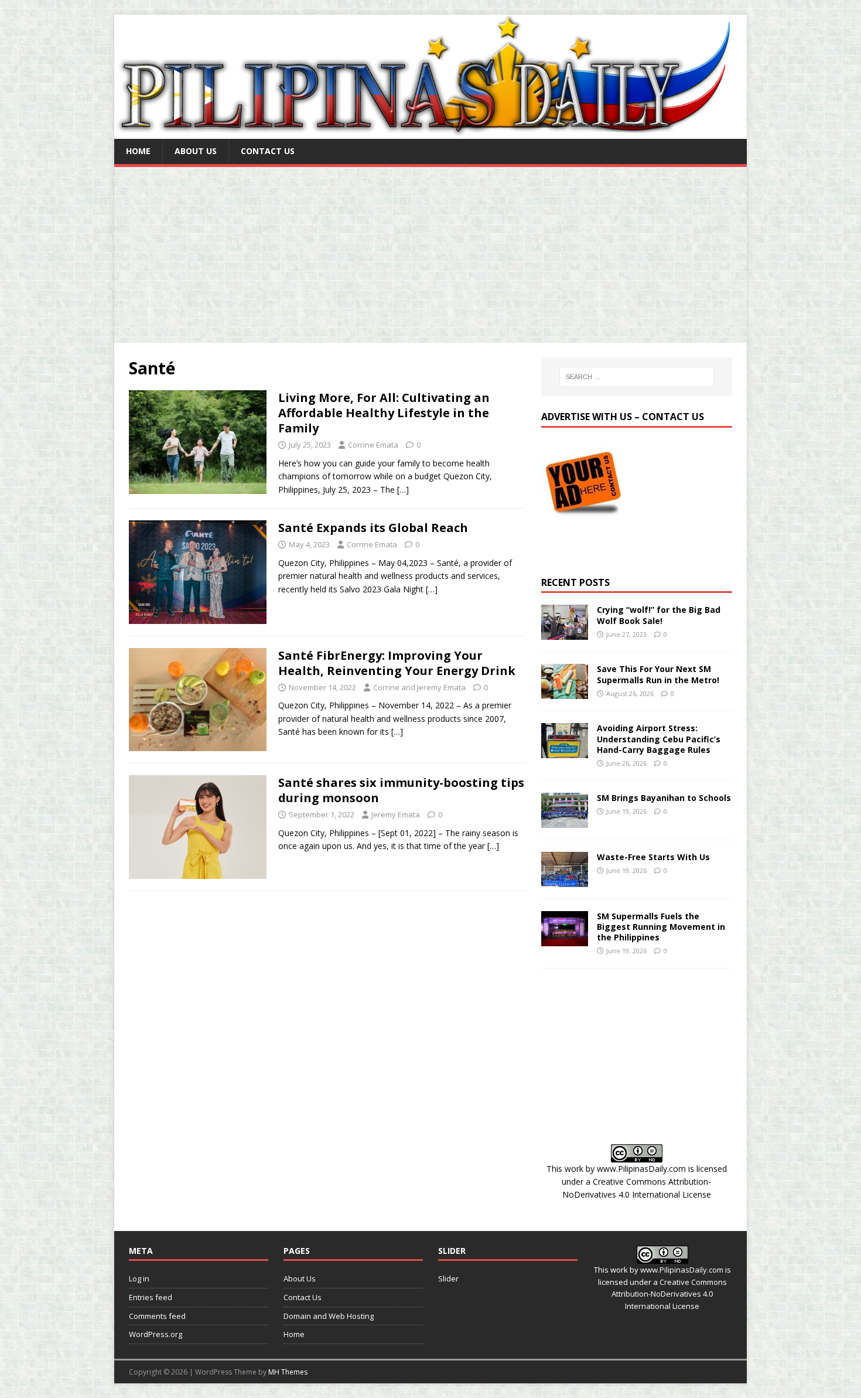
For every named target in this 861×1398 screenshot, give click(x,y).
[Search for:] (637, 377)
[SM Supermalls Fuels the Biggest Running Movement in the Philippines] (564, 938)
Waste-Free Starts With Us (653, 856)
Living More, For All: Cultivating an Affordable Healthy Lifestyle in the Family (384, 413)
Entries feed (150, 1297)
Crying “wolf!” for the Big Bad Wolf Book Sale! (658, 615)
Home (138, 150)
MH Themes (288, 1372)
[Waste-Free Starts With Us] (564, 879)
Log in (139, 1278)
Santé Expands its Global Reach (373, 528)
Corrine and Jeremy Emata (419, 687)
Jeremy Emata (395, 814)
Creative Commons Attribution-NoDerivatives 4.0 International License (669, 1294)
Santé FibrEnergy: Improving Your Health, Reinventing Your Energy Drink (396, 662)
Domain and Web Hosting (328, 1316)
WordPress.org (155, 1334)
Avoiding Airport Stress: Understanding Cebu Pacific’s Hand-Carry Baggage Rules (658, 738)
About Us (196, 150)
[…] (403, 489)
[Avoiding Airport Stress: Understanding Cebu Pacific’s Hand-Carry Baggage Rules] (564, 751)
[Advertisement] (430, 255)
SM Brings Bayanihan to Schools (664, 797)
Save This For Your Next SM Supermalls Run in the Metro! (658, 674)
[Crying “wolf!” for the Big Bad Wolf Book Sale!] (564, 633)
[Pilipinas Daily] (430, 132)
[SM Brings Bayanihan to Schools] (564, 820)
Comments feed (157, 1316)
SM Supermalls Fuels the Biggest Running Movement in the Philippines (661, 927)
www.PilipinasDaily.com (641, 1168)
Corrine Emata (373, 444)
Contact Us (268, 150)
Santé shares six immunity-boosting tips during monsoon (401, 790)
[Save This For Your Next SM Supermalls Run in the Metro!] (564, 692)
